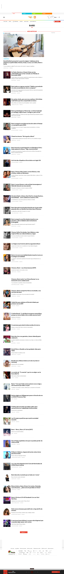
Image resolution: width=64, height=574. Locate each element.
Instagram (26, 538)
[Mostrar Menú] (4, 17)
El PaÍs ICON (34, 553)
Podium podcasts (30, 553)
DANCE (34, 13)
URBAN (44, 13)
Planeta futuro (45, 552)
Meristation (47, 553)
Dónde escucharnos (50, 548)
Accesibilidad (17, 548)
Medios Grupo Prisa (11, 554)
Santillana (30, 551)
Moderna (25, 553)
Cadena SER (39, 551)
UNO (27, 552)
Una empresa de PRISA (11, 551)
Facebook (34, 538)
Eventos (21, 21)
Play (32, 572)
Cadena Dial (38, 552)
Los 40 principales (25, 551)
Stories (38, 538)
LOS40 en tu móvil (44, 548)
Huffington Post (22, 552)
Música (10, 21)
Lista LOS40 (5, 21)
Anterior (26, 572)
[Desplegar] (32, 568)
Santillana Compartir (35, 551)
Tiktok (28, 538)
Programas (16, 21)
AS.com (42, 551)
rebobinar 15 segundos (28, 572)
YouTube (30, 538)
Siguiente (23, 532)
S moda (38, 553)
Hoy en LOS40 (26, 21)
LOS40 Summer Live (33, 21)
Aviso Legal (12, 548)
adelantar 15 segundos (35, 572)
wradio (30, 552)
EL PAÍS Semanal (42, 552)
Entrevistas (6, 58)
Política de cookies (29, 548)
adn (46, 551)
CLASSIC (24, 13)
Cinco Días (34, 552)
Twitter (32, 538)
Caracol (50, 551)
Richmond (20, 553)
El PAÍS (20, 551)
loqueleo (42, 553)
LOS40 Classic (7, 33)
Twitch (36, 538)
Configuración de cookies (36, 548)
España (55, 17)
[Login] (59, 17)
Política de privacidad (23, 548)
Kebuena (49, 552)
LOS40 (14, 13)
